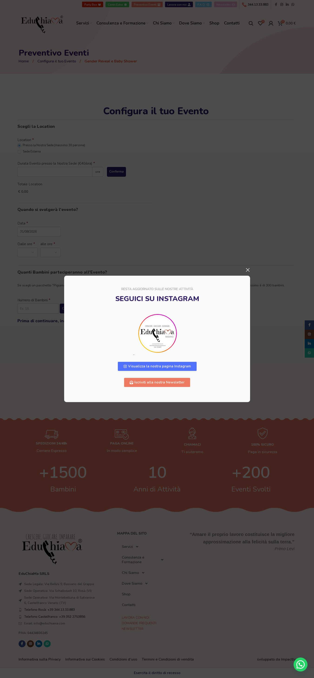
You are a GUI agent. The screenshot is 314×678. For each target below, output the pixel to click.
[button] (300, 664)
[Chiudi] (248, 270)
